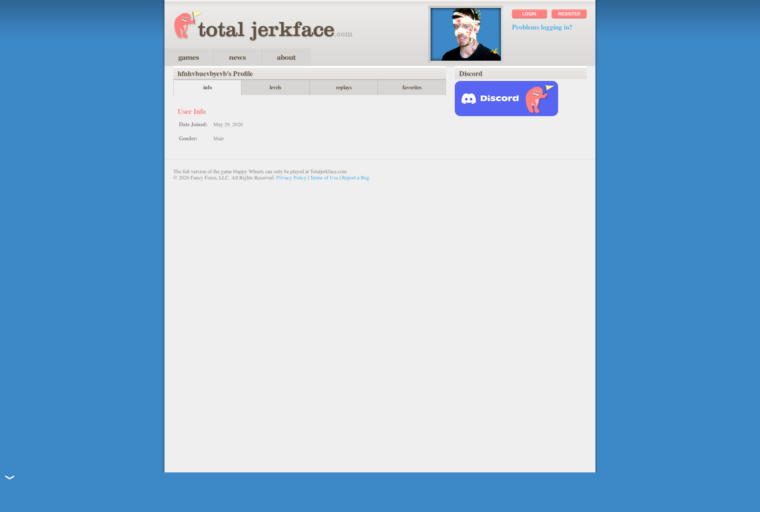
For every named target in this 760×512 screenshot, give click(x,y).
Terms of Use (324, 177)
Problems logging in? (542, 27)
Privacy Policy (291, 177)
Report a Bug (355, 177)
